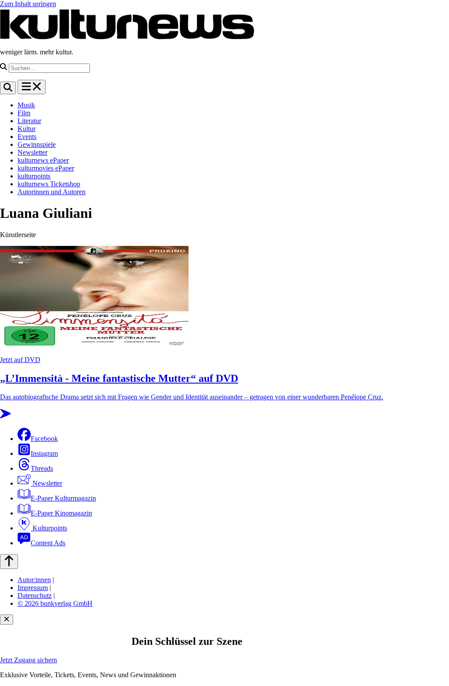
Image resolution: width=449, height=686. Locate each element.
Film (24, 113)
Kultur (27, 128)
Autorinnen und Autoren (52, 191)
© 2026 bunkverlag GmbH (55, 603)
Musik (26, 105)
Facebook (44, 438)
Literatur (29, 120)
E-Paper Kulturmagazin (63, 498)
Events (27, 136)
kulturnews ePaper (43, 160)
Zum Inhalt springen (28, 3)
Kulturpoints (49, 528)
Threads (42, 468)
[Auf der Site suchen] (8, 88)
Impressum (33, 587)
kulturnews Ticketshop (49, 184)
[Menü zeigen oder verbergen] (32, 87)
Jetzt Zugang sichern (28, 660)
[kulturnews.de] (127, 37)
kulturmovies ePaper (46, 168)
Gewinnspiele (37, 144)
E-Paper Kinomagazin (61, 513)
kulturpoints (34, 176)
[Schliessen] (6, 620)
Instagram (44, 453)
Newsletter (32, 152)
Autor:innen (34, 579)
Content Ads (48, 543)
